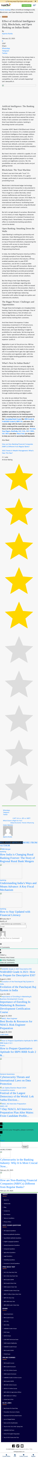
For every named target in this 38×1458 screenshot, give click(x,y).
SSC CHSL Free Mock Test (11, 1276)
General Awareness (7, 1074)
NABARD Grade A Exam (10, 1328)
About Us (6, 1200)
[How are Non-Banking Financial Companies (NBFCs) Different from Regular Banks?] (5, 1175)
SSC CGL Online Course (10, 1370)
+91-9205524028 (10, 1449)
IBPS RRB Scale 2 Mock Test (11, 1305)
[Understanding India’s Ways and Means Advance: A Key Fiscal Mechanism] (11, 871)
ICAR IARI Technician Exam (11, 1339)
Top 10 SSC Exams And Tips (11, 1437)
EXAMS (5, 1308)
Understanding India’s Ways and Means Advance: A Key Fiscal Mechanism (18, 886)
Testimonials (7, 1203)
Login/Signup (26, 5)
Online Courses (9, 1357)
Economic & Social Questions (12, 1263)
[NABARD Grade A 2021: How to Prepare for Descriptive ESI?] (16, 969)
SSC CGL (6, 1321)
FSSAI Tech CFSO (8, 1399)
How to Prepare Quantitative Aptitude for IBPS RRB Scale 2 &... (18, 1052)
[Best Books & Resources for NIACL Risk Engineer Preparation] (8, 1018)
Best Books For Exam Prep (11, 1408)
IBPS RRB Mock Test (9, 1301)
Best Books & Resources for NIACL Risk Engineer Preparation (16, 1025)
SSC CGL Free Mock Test (10, 1272)
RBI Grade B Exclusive (10, 1366)
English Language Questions (11, 1241)
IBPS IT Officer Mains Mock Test (12, 1294)
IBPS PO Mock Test (9, 1297)
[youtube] (17, 1446)
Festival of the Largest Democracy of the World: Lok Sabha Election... (17, 1096)
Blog (5, 1207)
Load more (4, 1034)
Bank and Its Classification (11, 1423)
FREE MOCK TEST (9, 1267)
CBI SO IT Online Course (10, 1388)
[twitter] (22, 1446)
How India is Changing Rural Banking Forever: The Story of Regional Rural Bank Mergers (17, 858)
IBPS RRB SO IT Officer (10, 1395)
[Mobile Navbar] (34, 6)
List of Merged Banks (9, 1419)
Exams (2, 1045)
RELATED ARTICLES (11, 842)
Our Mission (7, 1214)
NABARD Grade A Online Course (12, 1377)
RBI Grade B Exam (9, 1317)
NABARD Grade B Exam (10, 1346)
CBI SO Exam (7, 1335)
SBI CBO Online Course (10, 1385)
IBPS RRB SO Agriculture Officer (12, 1392)
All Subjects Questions (10, 1230)
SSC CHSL (6, 1325)
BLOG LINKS (7, 1403)
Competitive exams (7, 1090)
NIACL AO (3, 1106)
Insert (25, 1147)
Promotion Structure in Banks (12, 1412)
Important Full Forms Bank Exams (13, 1415)
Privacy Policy (7, 1221)
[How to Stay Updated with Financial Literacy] (11, 900)
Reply (3, 1140)
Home (2, 10)
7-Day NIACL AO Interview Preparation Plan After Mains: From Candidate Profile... (17, 1112)
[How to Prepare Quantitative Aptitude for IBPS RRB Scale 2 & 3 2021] (19, 1042)
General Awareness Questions (12, 1245)
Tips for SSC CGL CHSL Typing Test (13, 1426)
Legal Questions (8, 1256)
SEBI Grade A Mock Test (10, 1287)
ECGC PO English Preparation (12, 1433)
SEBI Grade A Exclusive (10, 1374)
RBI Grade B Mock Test (10, 1283)
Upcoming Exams (8, 1314)
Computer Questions (9, 1249)
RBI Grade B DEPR (9, 1279)
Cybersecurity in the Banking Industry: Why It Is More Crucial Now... (18, 1163)
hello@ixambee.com (19, 1451)
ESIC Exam (7, 1332)
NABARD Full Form (9, 1430)
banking (7, 10)
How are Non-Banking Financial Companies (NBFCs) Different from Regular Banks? (18, 1184)
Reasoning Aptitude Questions (12, 1234)
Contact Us (7, 1210)
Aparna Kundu (7, 34)
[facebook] (13, 1446)
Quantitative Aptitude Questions (12, 1238)
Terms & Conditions (9, 1218)
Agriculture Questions (9, 1252)
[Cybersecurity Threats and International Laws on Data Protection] (11, 1065)
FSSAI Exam (7, 1354)
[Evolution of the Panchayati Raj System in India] (19, 983)
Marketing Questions (9, 1259)
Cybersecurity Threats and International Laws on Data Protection (15, 1080)
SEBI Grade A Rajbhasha (10, 1343)
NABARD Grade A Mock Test (11, 1290)
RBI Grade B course (9, 1363)
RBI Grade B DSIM (9, 1350)
